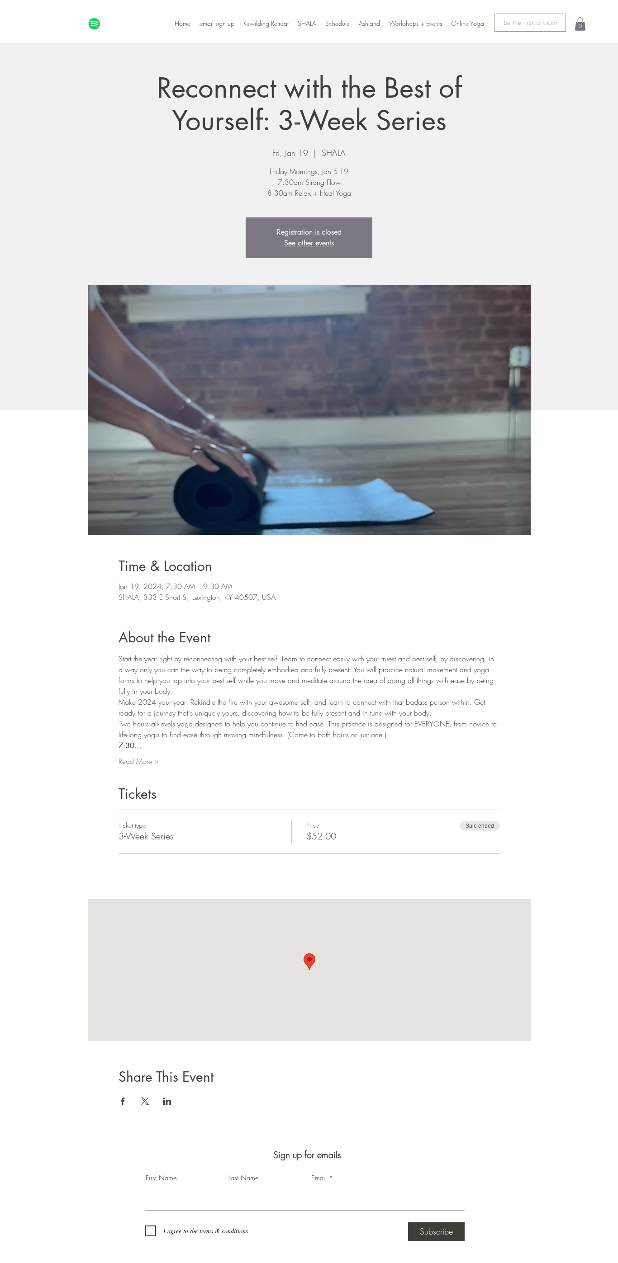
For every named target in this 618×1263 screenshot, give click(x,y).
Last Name (243, 1178)
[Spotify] (94, 24)
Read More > (139, 761)
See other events (309, 243)
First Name (161, 1178)
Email (319, 1178)
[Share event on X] (145, 1101)
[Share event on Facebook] (123, 1101)
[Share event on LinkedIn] (167, 1101)
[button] (580, 24)
